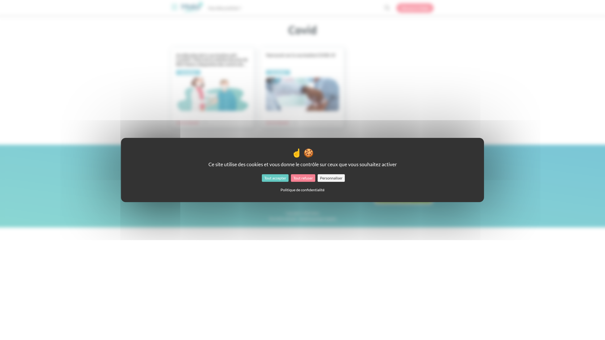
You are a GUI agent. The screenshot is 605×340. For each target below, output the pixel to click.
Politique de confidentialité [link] (302, 189)
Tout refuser (303, 178)
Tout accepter (275, 178)
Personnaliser (331, 178)
